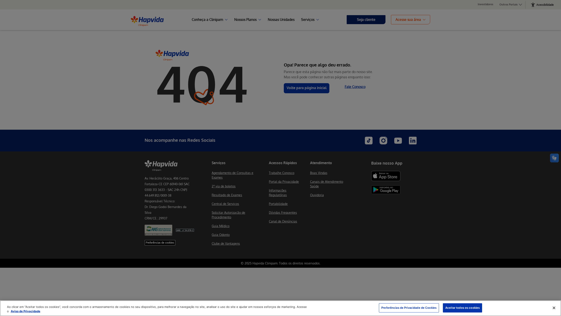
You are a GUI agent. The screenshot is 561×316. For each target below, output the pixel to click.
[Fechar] (554, 308)
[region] (280, 308)
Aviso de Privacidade (25, 311)
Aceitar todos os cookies (462, 307)
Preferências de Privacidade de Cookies (409, 307)
